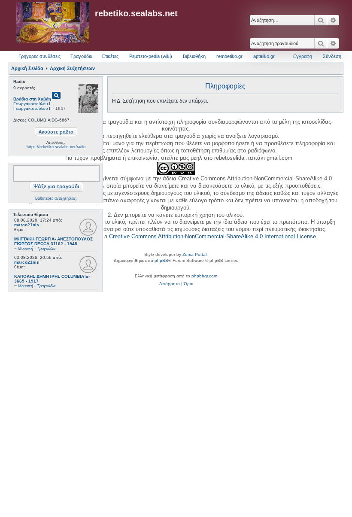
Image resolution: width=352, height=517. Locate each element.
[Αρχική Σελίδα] (53, 22)
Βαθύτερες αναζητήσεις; (56, 198)
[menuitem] (169, 284)
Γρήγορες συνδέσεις (39, 56)
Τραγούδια (81, 56)
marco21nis (26, 224)
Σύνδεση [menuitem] (332, 56)
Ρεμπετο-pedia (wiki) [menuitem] (150, 56)
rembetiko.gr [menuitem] (229, 56)
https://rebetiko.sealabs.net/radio (56, 147)
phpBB (161, 260)
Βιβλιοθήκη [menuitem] (194, 56)
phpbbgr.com (204, 276)
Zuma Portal (194, 254)
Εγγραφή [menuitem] (302, 56)
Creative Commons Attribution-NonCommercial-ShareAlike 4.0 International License (212, 236)
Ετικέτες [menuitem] (110, 56)
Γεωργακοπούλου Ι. (32, 103)
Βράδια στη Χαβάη (32, 99)
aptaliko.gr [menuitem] (264, 56)
